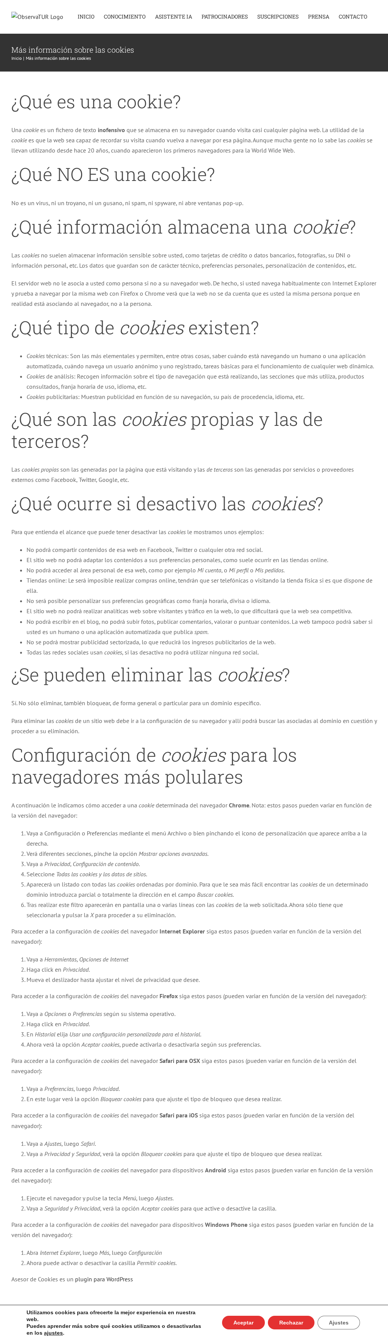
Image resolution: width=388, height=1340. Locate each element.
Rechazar (291, 1323)
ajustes (53, 1333)
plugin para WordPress (104, 1279)
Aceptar (243, 1323)
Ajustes (339, 1323)
